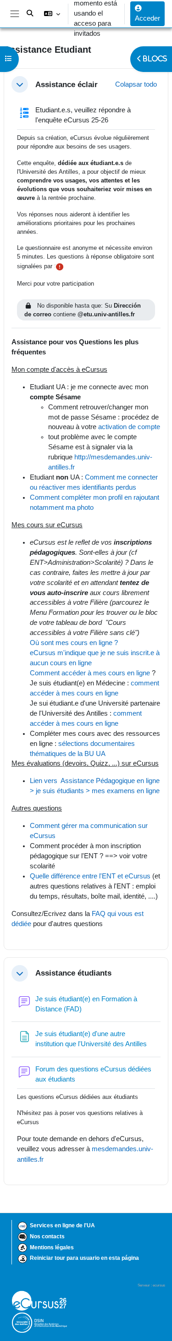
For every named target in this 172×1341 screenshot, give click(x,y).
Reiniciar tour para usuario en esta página (84, 1258)
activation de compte (129, 426)
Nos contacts (47, 1236)
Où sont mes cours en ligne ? (75, 642)
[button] (52, 14)
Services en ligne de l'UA (62, 1225)
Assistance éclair (66, 84)
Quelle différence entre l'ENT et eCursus (90, 876)
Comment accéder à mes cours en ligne (90, 673)
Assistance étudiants (73, 972)
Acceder (147, 18)
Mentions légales (52, 1247)
